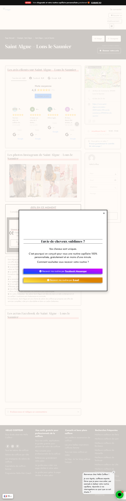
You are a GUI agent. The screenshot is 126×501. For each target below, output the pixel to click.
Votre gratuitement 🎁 (61, 2)
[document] (63, 250)
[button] (104, 213)
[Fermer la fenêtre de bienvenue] (113, 472)
